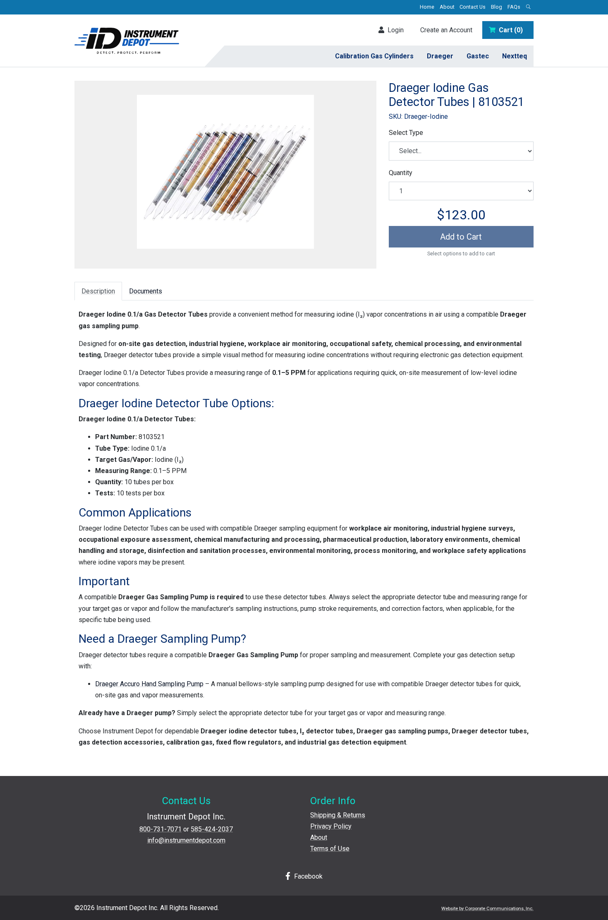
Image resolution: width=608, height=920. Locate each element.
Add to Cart (461, 237)
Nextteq (514, 56)
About (447, 7)
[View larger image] (225, 172)
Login (394, 30)
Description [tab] (98, 291)
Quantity (400, 173)
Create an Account (446, 30)
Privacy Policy (331, 826)
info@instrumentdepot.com (186, 840)
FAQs (513, 7)
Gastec (478, 56)
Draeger (440, 56)
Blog (496, 7)
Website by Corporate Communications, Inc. (487, 908)
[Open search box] (528, 7)
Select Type (406, 133)
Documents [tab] (145, 291)
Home (427, 7)
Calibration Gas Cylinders (374, 56)
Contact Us (473, 7)
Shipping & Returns (337, 815)
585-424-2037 (212, 829)
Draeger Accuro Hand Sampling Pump (149, 684)
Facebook (307, 876)
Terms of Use (329, 849)
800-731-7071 (160, 829)
